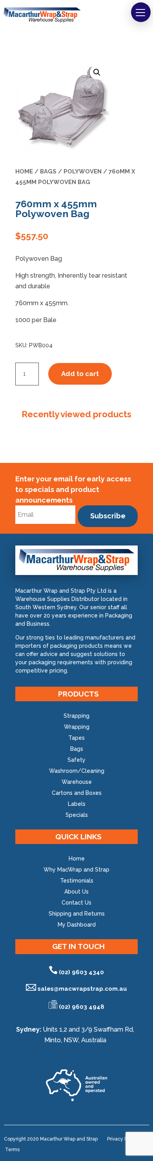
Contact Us (76, 902)
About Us (76, 891)
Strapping (76, 716)
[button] (141, 12)
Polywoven (83, 171)
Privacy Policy (122, 1139)
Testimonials (76, 880)
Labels (77, 804)
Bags (48, 171)
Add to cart (80, 374)
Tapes (76, 738)
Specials (77, 815)
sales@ (82, 988)
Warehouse (77, 782)
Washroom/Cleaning (76, 771)
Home (24, 171)
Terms (12, 1149)
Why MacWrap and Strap (76, 869)
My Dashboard (77, 924)
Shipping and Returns (77, 913)
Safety (76, 760)
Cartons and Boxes (77, 793)
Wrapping (76, 727)
